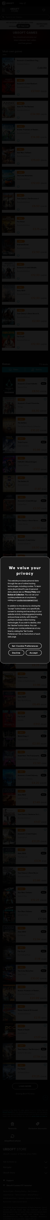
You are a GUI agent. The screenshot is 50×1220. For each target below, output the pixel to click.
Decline (16, 652)
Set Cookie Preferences (25, 646)
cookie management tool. (27, 600)
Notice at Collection (16, 594)
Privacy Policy (30, 592)
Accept (34, 652)
